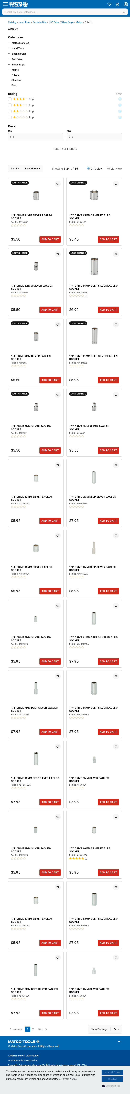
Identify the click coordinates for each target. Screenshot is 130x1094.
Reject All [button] (112, 1079)
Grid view (97, 168)
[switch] (10, 99)
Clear (119, 93)
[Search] (123, 11)
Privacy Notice (69, 1079)
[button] (111, 1086)
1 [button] (27, 1029)
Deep (14, 85)
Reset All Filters (65, 148)
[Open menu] (5, 4)
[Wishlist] (109, 4)
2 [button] (33, 1029)
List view (116, 168)
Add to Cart (50, 239)
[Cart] (117, 4)
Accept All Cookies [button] (112, 1072)
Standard (16, 80)
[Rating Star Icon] (14, 99)
